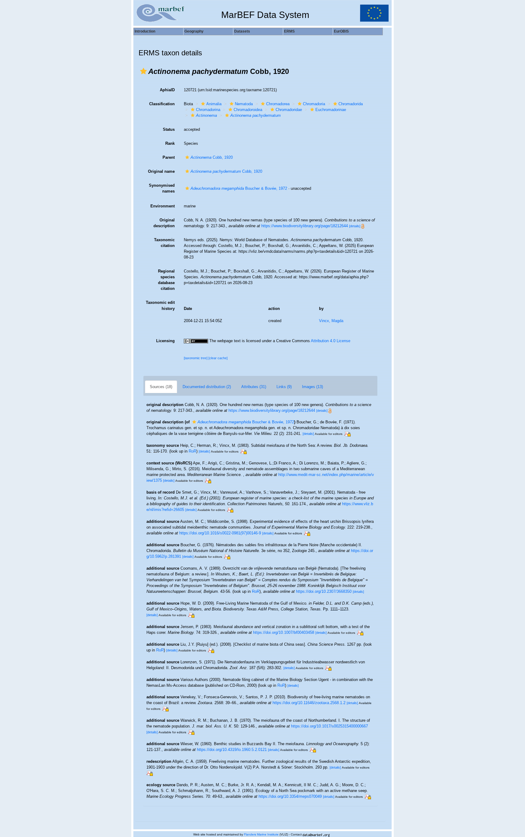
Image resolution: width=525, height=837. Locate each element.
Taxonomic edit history (160, 305)
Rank (170, 143)
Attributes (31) (253, 386)
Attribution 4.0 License (330, 341)
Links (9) (284, 386)
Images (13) (312, 386)
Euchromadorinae (330, 109)
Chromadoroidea (248, 109)
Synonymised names (162, 188)
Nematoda (244, 104)
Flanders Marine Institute (261, 834)
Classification (162, 104)
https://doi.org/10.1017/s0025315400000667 (329, 726)
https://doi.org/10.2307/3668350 (324, 591)
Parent (169, 157)
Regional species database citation (166, 280)
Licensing (165, 341)
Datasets (242, 31)
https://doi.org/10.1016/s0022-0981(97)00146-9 (220, 533)
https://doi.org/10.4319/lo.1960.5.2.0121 (232, 749)
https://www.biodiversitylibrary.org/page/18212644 (304, 226)
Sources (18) (161, 386)
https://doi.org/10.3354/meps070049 (290, 796)
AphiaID (167, 90)
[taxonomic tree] (196, 358)
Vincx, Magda (331, 320)
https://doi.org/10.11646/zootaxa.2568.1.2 (309, 702)
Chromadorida (350, 104)
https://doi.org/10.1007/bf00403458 (283, 632)
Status (169, 129)
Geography (194, 31)
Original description (164, 223)
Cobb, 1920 (211, 157)
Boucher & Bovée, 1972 (238, 188)
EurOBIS (341, 31)
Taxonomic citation (164, 243)
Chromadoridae (289, 109)
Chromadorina (208, 109)
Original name (161, 171)
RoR (192, 451)
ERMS (289, 31)
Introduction (145, 31)
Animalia (213, 104)
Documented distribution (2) (207, 386)
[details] (354, 226)
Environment (162, 206)
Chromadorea (278, 104)
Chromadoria (314, 104)
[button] (143, 71)
